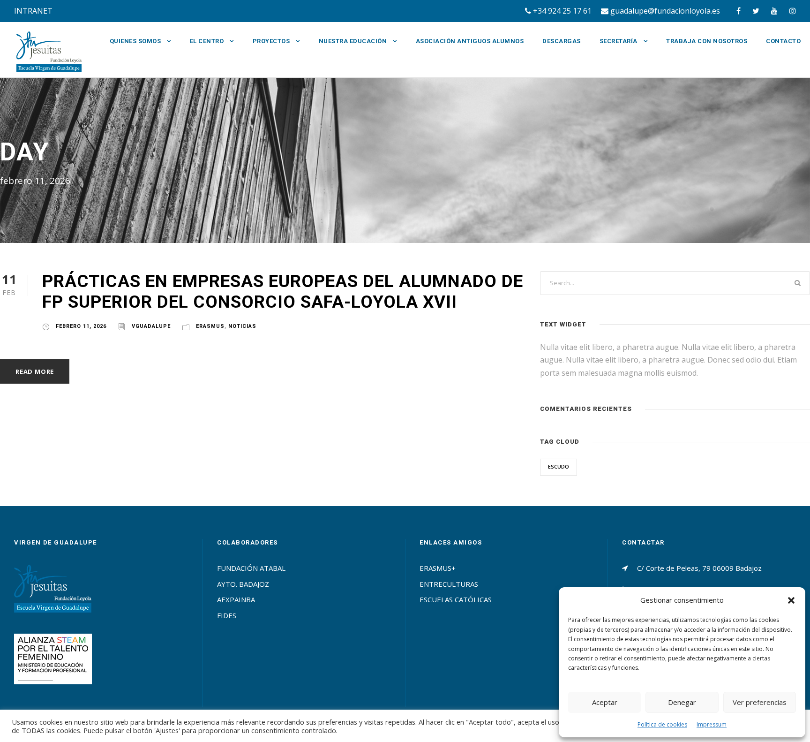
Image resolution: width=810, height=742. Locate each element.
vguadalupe (151, 326)
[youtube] (774, 11)
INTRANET (33, 11)
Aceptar (604, 702)
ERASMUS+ (438, 568)
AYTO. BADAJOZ (243, 584)
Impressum (712, 724)
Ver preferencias (760, 702)
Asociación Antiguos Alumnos (470, 41)
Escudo (558, 466)
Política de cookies (662, 724)
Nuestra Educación (353, 41)
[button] (791, 600)
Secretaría (619, 41)
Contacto (783, 41)
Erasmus (210, 326)
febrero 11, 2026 (81, 326)
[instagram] (792, 11)
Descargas (561, 41)
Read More (34, 371)
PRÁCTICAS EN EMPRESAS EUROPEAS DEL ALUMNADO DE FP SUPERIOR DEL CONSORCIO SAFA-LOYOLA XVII (282, 291)
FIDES (226, 615)
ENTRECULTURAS (449, 584)
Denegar (682, 702)
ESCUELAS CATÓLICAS (456, 599)
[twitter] (755, 11)
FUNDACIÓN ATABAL (251, 568)
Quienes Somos (135, 41)
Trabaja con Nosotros (706, 41)
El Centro (207, 41)
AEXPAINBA (236, 599)
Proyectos (271, 41)
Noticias (242, 326)
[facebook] (738, 11)
